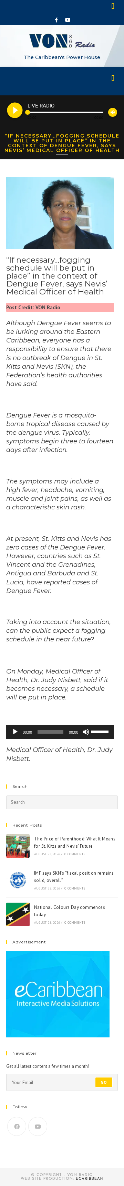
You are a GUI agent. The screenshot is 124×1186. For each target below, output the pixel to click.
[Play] (15, 731)
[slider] (101, 731)
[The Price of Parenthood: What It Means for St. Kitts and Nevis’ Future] (18, 846)
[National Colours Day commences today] (18, 914)
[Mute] (85, 731)
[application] (60, 732)
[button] (113, 5)
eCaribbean (90, 1179)
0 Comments (74, 854)
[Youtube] (68, 20)
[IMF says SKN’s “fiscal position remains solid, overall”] (18, 880)
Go (104, 1082)
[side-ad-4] (58, 994)
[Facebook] (56, 20)
